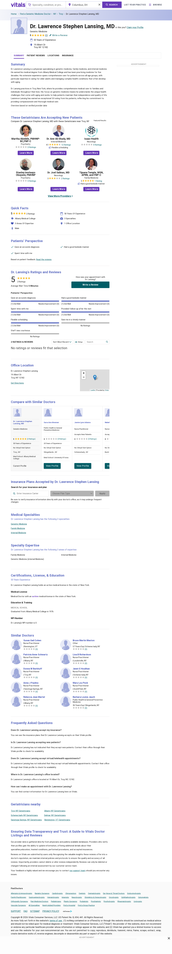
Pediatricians (56, 901)
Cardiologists (57, 893)
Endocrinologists (134, 893)
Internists (65, 897)
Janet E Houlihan (81, 669)
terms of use (56, 920)
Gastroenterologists (37, 897)
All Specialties (34, 905)
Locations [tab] (53, 55)
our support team (78, 870)
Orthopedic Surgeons (19, 901)
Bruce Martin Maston (83, 640)
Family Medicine (18, 528)
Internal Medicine (18, 532)
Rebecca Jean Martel (34, 697)
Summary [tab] (19, 55)
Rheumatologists (124, 901)
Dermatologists (94, 893)
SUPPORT (16, 911)
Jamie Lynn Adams (82, 422)
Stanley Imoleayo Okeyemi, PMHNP (25, 173)
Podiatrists (84, 901)
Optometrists (143, 897)
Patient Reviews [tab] (36, 55)
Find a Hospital (69, 905)
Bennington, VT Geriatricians (57, 820)
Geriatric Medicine (19, 524)
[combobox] (46, 4)
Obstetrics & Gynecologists (95, 897)
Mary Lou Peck (80, 683)
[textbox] (46, 4)
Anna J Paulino (30, 683)
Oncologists (114, 897)
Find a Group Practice (86, 905)
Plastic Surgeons (70, 901)
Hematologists (53, 897)
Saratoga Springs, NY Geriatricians (26, 820)
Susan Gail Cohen (32, 640)
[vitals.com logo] (18, 5)
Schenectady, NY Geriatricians (24, 815)
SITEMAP (35, 911)
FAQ (25, 911)
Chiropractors (70, 893)
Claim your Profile (135, 27)
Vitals (107, 390)
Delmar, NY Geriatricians (55, 815)
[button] (95, 377)
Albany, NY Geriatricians (54, 811)
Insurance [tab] (68, 55)
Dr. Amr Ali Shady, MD (58, 139)
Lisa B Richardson (82, 654)
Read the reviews (44, 259)
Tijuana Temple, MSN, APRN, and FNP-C (91, 173)
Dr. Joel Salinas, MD (58, 172)
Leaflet (93, 390)
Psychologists (109, 901)
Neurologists (77, 897)
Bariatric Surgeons (42, 893)
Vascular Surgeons (18, 905)
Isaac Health (91, 139)
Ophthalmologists (128, 897)
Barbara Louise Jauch (84, 697)
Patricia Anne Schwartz (35, 654)
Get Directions (17, 383)
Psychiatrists (96, 901)
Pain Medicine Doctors (39, 901)
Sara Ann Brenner (51, 422)
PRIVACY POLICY (50, 911)
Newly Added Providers (51, 905)
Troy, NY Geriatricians (20, 811)
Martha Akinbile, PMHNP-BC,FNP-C (25, 140)
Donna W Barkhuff (32, 669)
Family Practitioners (18, 897)
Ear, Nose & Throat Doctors (114, 893)
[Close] (169, 938)
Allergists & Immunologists (21, 893)
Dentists (82, 893)
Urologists (138, 901)
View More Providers (59, 196)
